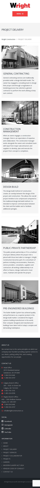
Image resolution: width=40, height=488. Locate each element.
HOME (5, 443)
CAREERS (6, 462)
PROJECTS (6, 459)
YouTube (7, 432)
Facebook (8, 421)
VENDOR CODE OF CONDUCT (13, 468)
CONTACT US (8, 472)
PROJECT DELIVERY (10, 449)
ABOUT (5, 446)
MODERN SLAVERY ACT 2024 (13, 465)
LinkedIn (7, 429)
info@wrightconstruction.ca (13, 411)
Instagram (8, 425)
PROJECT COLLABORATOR (12, 456)
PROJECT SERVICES (10, 452)
